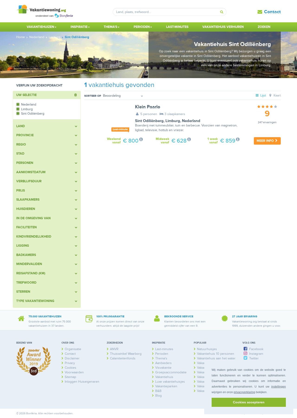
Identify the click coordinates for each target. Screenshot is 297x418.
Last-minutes (177, 27)
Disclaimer (72, 358)
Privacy (70, 363)
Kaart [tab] (277, 95)
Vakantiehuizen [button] (40, 27)
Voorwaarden (74, 372)
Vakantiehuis (164, 377)
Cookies (70, 368)
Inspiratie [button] (79, 27)
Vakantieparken (166, 386)
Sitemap (70, 377)
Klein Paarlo (147, 107)
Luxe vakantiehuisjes (170, 382)
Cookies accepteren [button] (249, 402)
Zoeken (264, 27)
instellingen (278, 386)
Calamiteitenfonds (123, 358)
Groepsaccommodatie (171, 372)
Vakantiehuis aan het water (216, 358)
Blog (158, 396)
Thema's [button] (110, 27)
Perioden (161, 354)
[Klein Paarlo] (106, 119)
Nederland (191, 121)
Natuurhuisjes (207, 349)
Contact (272, 12)
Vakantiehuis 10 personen (215, 354)
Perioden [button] (142, 27)
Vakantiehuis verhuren (223, 27)
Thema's (161, 358)
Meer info (266, 141)
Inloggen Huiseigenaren (82, 382)
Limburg (172, 121)
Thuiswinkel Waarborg (126, 354)
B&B (158, 391)
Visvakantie (163, 368)
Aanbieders (163, 363)
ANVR (114, 349)
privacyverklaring (244, 392)
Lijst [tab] (262, 95)
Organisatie (73, 349)
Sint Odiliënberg (149, 121)
